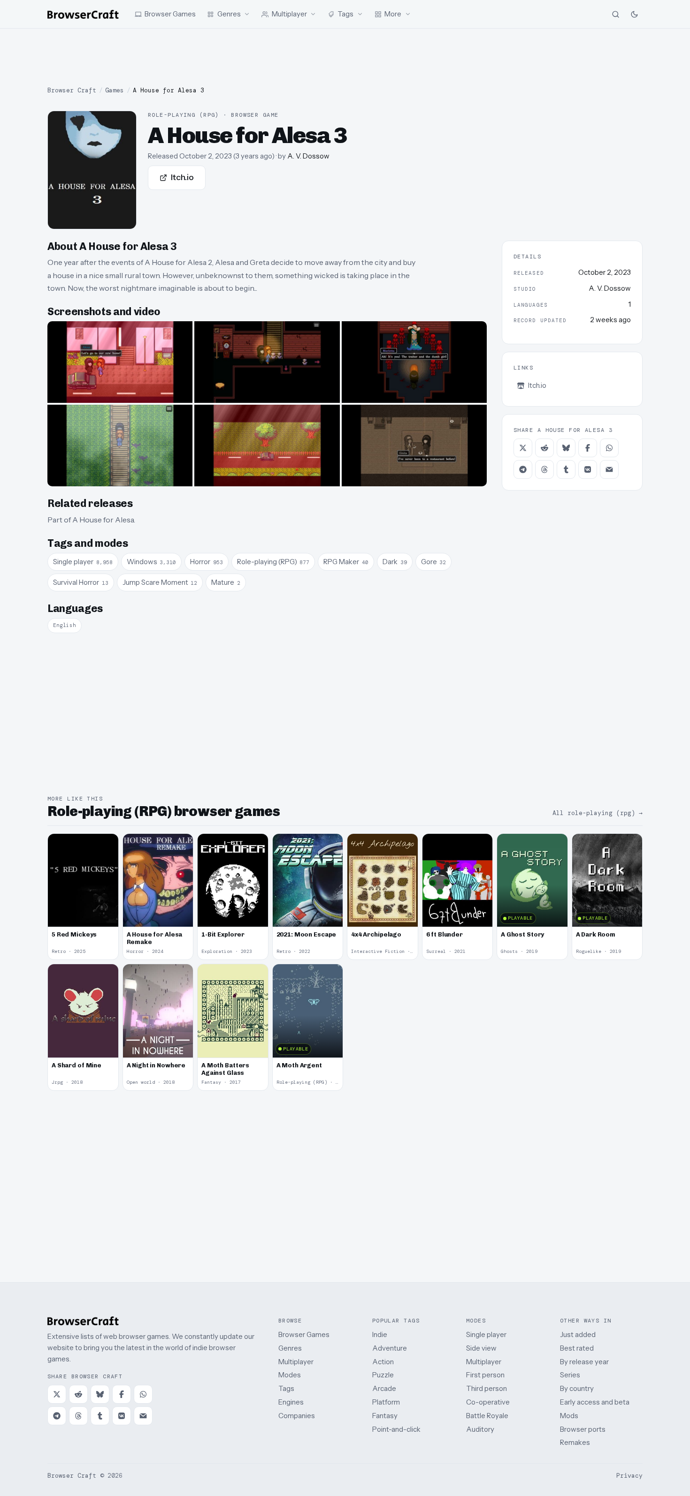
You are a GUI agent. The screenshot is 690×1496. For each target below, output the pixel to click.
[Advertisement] (345, 57)
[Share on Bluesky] (566, 447)
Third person (486, 1388)
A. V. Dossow (308, 155)
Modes (289, 1374)
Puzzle (383, 1374)
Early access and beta (594, 1402)
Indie (379, 1334)
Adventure (389, 1348)
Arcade (384, 1388)
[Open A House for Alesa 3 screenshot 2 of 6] (266, 362)
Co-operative (488, 1402)
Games (114, 90)
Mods (569, 1415)
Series (570, 1374)
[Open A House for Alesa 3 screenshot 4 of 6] (119, 445)
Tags (286, 1388)
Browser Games (304, 1334)
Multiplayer (296, 1361)
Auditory (480, 1429)
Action (383, 1361)
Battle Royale (487, 1415)
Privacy (629, 1476)
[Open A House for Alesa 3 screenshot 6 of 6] (414, 445)
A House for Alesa (103, 519)
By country (577, 1388)
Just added (578, 1334)
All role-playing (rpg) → (597, 813)
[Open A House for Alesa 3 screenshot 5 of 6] (266, 445)
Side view (481, 1348)
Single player (486, 1334)
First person (485, 1374)
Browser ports (583, 1429)
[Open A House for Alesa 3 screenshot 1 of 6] (119, 362)
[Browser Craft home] (83, 14)
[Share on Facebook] (587, 447)
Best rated (577, 1348)
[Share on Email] (609, 469)
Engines (291, 1402)
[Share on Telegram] (523, 469)
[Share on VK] (587, 469)
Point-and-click (396, 1429)
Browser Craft (71, 90)
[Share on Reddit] (544, 447)
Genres (290, 1348)
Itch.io (182, 177)
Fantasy (385, 1415)
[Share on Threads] (544, 469)
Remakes (575, 1442)
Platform (386, 1402)
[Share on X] (523, 447)
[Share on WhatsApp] (609, 447)
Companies (296, 1415)
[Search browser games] (615, 14)
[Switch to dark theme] (634, 14)
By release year (584, 1361)
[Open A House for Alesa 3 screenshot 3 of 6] (414, 362)
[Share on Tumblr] (566, 469)
